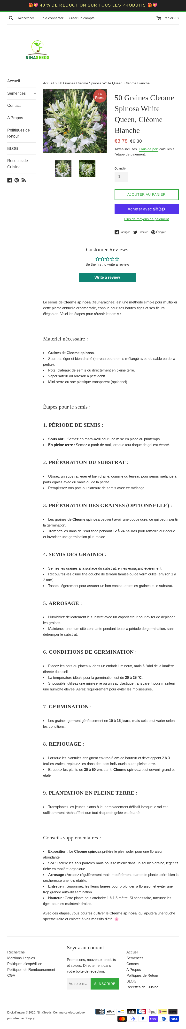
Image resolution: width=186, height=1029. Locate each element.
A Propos (15, 118)
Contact (14, 105)
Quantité (120, 168)
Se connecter (53, 18)
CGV (11, 975)
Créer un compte (82, 18)
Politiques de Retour (18, 133)
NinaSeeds (44, 1012)
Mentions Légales (21, 958)
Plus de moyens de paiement (146, 219)
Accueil (13, 81)
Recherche (16, 952)
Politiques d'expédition (24, 964)
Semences (21, 93)
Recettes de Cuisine (17, 164)
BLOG (12, 149)
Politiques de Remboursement (31, 969)
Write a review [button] (107, 277)
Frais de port (148, 149)
